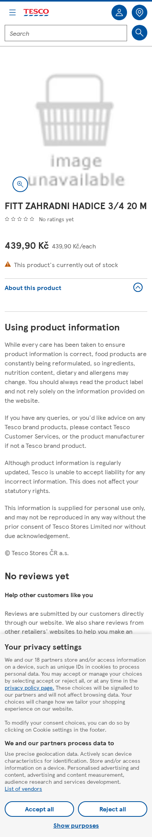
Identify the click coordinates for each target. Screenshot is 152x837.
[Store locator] (139, 12)
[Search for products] (139, 32)
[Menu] (12, 12)
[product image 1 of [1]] (76, 129)
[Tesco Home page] (36, 12)
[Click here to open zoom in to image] (20, 184)
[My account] (119, 12)
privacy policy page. (29, 687)
